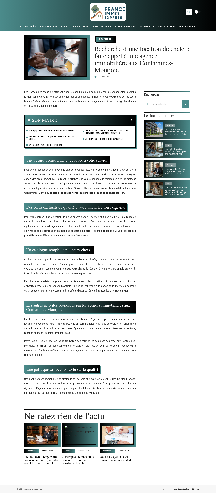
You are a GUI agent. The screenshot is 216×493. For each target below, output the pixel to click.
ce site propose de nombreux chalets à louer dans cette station (87, 192)
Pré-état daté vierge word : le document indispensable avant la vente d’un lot (41, 459)
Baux (168, 145)
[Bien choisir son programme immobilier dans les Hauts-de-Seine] (154, 129)
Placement (107, 451)
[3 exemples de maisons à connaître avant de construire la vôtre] (80, 435)
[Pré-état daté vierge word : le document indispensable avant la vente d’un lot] (42, 435)
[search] (189, 12)
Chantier (68, 451)
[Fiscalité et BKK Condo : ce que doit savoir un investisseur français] (154, 169)
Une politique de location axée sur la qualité (105, 139)
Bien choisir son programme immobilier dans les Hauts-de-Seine (176, 131)
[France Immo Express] (108, 12)
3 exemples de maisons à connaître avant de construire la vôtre (78, 459)
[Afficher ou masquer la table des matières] (94, 120)
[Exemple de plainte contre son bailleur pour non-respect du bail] (154, 149)
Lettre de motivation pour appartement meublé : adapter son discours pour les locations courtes (176, 191)
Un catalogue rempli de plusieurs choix (46, 145)
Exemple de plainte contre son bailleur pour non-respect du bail (176, 151)
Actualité (170, 125)
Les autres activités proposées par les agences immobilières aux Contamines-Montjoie (106, 131)
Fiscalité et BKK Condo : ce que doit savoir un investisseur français (176, 171)
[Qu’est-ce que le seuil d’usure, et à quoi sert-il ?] (117, 435)
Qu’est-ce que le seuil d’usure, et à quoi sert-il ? (116, 458)
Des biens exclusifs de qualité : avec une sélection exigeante (52, 137)
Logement (105, 39)
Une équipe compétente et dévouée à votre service (51, 130)
